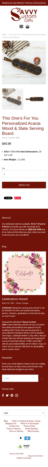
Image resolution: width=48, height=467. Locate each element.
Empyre (31, 456)
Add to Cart (24, 185)
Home (4, 35)
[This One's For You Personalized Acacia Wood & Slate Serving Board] (24, 62)
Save (18, 198)
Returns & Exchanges (30, 423)
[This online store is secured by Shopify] (24, 448)
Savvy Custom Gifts (11, 138)
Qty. (3, 168)
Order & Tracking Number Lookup (26, 421)
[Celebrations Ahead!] (24, 273)
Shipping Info (10, 423)
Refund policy (33, 431)
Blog (6, 421)
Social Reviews (31, 428)
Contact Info (14, 426)
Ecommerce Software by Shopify (30, 457)
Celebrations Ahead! (15, 298)
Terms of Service (14, 428)
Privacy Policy (29, 426)
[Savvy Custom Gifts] (24, 15)
